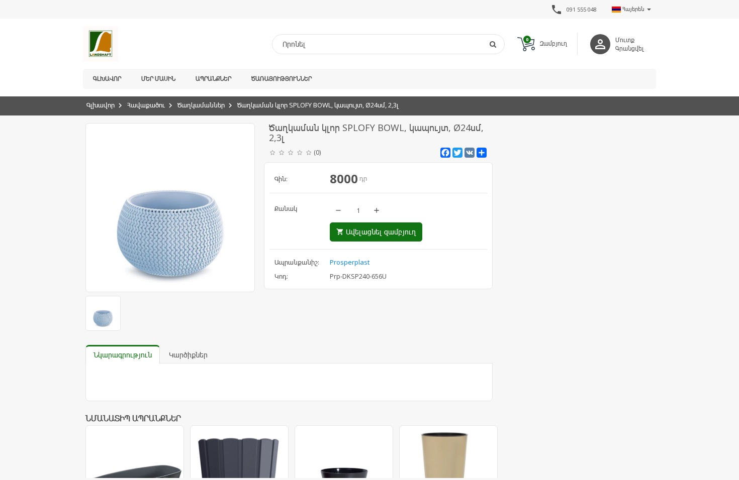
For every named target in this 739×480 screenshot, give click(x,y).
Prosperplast (349, 262)
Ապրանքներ (213, 78)
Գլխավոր (107, 78)
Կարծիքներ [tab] (188, 354)
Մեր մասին (158, 78)
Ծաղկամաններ (201, 104)
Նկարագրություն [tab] (123, 354)
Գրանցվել (629, 48)
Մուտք (624, 40)
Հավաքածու (146, 104)
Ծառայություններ (281, 78)
